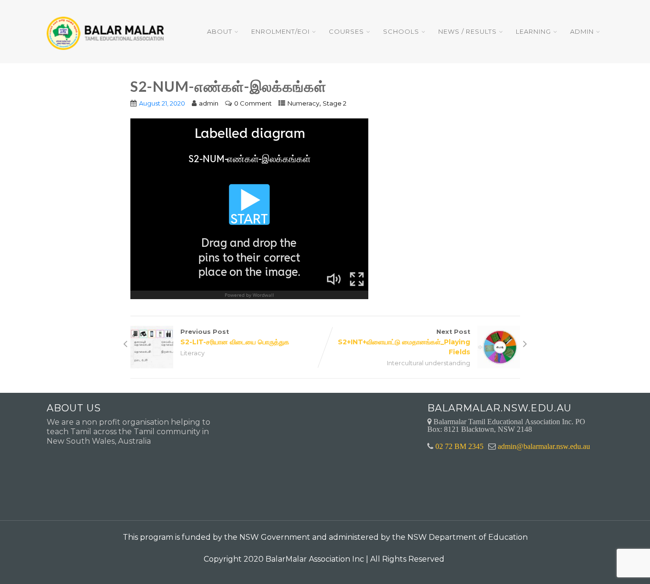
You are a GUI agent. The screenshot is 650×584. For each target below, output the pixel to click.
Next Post (404, 342)
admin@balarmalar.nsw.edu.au (544, 446)
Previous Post (234, 337)
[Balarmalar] (107, 26)
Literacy (192, 353)
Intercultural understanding (428, 363)
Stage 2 (334, 103)
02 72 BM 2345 (459, 446)
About (219, 31)
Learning (533, 31)
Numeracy (303, 103)
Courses (346, 31)
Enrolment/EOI (280, 31)
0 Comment (253, 103)
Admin (582, 31)
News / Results (467, 31)
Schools (401, 31)
